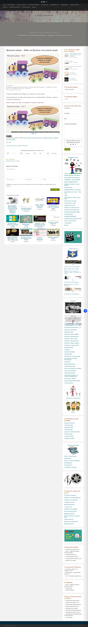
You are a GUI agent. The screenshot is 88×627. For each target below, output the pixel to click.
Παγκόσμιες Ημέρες (68, 214)
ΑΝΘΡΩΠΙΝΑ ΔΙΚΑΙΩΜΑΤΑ (70, 216)
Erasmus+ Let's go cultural (71, 560)
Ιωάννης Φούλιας (69, 617)
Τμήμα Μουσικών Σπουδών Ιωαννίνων (73, 612)
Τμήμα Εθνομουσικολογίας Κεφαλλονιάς (73, 610)
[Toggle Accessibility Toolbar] (85, 311)
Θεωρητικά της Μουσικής (14, 7)
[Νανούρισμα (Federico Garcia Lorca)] (66, 68)
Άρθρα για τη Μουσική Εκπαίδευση (72, 460)
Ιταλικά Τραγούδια (68, 429)
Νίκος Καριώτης (69, 588)
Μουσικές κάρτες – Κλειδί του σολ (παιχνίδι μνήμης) (53, 207)
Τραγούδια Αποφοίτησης (69, 364)
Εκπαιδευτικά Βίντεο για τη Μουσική (72, 189)
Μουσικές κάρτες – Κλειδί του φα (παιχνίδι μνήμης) (12, 225)
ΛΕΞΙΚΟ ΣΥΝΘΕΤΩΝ (70, 590)
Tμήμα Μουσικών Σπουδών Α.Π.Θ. (72, 602)
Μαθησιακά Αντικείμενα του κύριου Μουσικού (17, 87)
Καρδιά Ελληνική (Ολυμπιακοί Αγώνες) (73, 218)
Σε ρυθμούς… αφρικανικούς (40, 238)
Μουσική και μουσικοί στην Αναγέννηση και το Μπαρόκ (26, 238)
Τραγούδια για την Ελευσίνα (70, 329)
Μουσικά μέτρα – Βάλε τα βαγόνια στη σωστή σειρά (59, 35)
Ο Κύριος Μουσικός (44, 15)
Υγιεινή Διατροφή (68, 354)
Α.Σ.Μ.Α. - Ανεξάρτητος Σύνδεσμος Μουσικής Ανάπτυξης (71, 552)
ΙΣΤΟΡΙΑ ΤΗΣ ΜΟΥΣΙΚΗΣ (33, 4)
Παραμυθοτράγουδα (68, 347)
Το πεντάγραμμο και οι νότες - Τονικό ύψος (20, 88)
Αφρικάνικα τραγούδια (69, 438)
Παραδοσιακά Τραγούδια (69, 372)
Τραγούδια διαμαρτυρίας (69, 366)
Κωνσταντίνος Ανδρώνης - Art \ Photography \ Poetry (71, 570)
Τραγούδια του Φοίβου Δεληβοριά (71, 343)
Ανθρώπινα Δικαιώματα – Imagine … (53, 238)
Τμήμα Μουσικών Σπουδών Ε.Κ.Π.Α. (72, 600)
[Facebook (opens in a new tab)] (42, 2)
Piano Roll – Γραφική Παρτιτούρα (53, 223)
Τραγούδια (5, 7)
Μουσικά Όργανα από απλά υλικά (71, 209)
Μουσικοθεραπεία (68, 462)
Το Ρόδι (70, 61)
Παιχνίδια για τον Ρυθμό (51, 87)
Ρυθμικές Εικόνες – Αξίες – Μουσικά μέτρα (72, 198)
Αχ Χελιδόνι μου (72, 78)
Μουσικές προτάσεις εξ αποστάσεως (37, 87)
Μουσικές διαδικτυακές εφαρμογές (72, 177)
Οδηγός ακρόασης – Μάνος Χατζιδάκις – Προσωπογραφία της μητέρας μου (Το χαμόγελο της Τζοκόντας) (12, 209)
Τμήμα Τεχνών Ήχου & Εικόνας (72, 608)
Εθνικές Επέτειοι (64, 4)
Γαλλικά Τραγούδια (68, 425)
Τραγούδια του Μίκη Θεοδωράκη (71, 336)
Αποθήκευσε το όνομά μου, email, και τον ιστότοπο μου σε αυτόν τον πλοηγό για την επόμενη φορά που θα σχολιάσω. (31, 185)
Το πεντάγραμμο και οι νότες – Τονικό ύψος (72, 192)
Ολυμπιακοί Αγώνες (68, 382)
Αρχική (4, 4)
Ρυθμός (7, 88)
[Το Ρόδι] (66, 62)
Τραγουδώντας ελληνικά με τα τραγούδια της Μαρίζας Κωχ (71, 376)
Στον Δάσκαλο (72, 73)
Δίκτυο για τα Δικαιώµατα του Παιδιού (72, 368)
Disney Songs (67, 361)
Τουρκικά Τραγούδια (68, 436)
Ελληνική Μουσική (26, 7)
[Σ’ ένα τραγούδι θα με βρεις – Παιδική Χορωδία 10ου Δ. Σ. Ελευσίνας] (66, 55)
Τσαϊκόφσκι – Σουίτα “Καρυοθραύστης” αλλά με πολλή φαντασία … (39, 225)
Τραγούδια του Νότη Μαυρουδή (71, 340)
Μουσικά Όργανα (44, 4)
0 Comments (10, 89)
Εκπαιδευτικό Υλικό (55, 4)
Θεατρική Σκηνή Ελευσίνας (71, 554)
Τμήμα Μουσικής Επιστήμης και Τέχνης (73, 604)
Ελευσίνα (34, 7)
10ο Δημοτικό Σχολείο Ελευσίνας (72, 556)
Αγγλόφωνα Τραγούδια (69, 423)
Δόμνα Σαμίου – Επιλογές (70, 378)
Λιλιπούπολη (67, 349)
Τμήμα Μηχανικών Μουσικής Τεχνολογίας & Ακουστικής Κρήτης (72, 615)
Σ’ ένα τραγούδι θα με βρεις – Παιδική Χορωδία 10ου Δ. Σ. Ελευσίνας (75, 55)
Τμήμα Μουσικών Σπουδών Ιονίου (72, 606)
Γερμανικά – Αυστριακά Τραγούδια (72, 431)
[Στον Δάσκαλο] (66, 74)
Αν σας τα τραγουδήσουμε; (70, 370)
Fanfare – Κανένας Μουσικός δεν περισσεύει (39, 206)
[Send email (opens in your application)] (46, 2)
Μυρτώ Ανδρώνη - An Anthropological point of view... (72, 573)
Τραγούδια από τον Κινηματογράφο (72, 356)
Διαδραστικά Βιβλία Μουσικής (70, 181)
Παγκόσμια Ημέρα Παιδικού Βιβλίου (72, 211)
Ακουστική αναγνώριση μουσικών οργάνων (26, 209)
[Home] (17, 35)
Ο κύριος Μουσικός (10, 4)
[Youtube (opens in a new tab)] (44, 2)
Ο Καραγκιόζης (67, 223)
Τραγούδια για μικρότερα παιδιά (71, 345)
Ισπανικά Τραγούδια (68, 427)
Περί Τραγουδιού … (68, 465)
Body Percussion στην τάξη (70, 200)
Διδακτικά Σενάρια (68, 187)
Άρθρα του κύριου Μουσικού (70, 456)
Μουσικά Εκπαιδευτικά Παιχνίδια (15, 145)
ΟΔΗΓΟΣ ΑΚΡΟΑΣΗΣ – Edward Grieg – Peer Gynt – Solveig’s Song (12, 239)
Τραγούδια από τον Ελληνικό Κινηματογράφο (70, 359)
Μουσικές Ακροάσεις (74, 4)
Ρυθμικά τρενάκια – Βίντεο (70, 203)
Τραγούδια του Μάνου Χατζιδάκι (71, 334)
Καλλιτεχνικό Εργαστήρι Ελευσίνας (72, 549)
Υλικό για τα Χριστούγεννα (70, 220)
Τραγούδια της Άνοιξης (69, 351)
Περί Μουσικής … (68, 458)
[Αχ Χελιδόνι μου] (66, 79)
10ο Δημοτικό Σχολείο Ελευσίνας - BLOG (73, 558)
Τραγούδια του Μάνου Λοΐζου (70, 338)
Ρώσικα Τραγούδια (68, 434)
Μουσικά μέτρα (25, 145)
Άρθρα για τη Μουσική (21, 4)
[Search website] (85, 9)
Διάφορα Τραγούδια (68, 332)
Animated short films (68, 519)
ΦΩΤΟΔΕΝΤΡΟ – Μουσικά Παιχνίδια (72, 179)
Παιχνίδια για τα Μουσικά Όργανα (71, 207)
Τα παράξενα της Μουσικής (70, 467)
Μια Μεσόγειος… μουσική (26, 225)
